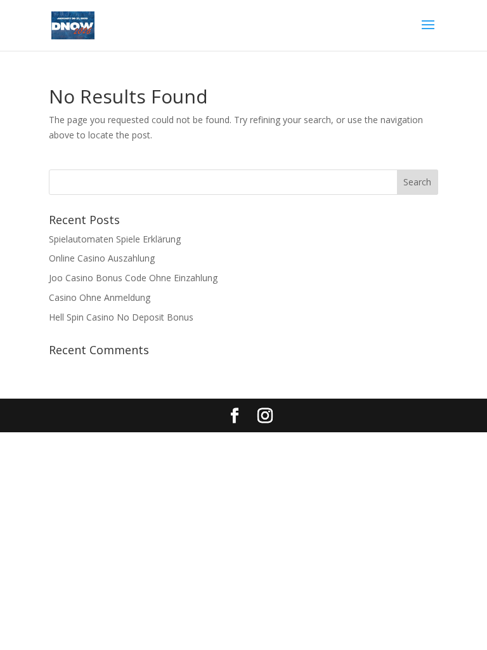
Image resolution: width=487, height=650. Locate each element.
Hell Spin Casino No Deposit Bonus (121, 317)
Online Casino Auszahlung (102, 258)
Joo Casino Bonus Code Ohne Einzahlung (133, 278)
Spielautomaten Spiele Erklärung (115, 239)
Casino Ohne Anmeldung (99, 297)
